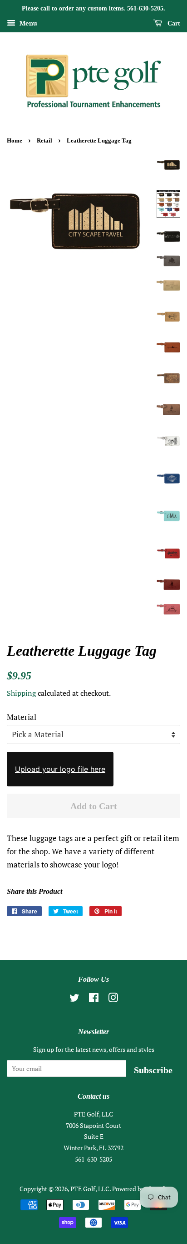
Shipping (21, 693)
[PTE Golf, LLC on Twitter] (74, 999)
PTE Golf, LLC (89, 1188)
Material (21, 717)
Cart (173, 23)
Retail (44, 141)
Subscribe (153, 1070)
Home (14, 141)
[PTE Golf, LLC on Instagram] (113, 999)
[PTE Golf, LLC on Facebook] (94, 999)
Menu (27, 23)
